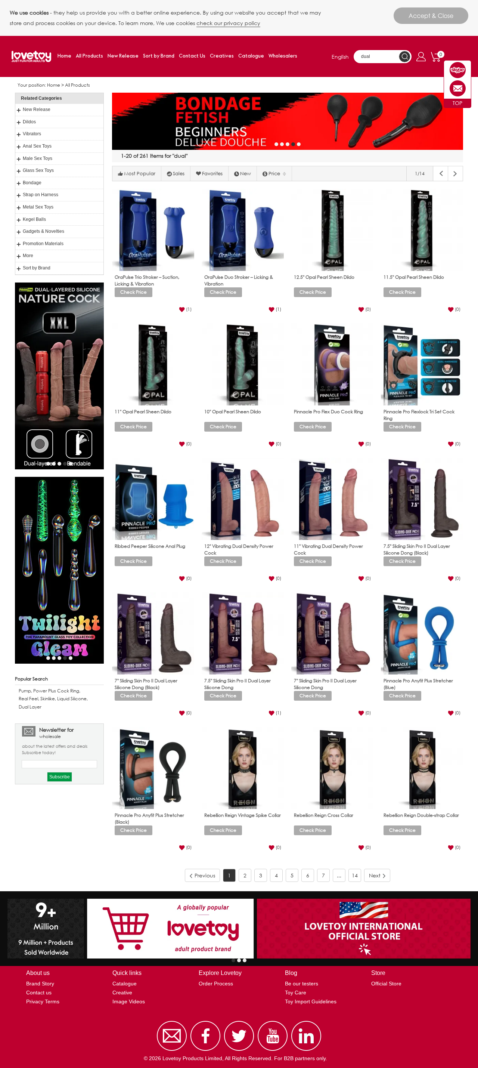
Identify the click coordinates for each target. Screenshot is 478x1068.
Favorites (212, 173)
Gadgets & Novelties (43, 231)
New (245, 173)
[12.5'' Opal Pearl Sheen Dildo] (332, 230)
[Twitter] (239, 1051)
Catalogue (251, 56)
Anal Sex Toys (37, 146)
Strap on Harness (40, 194)
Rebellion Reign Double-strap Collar (421, 815)
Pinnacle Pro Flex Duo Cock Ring (328, 411)
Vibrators (32, 133)
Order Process (216, 984)
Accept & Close (431, 15)
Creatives (222, 56)
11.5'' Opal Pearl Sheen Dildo (414, 277)
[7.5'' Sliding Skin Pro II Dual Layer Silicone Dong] (243, 633)
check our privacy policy (228, 23)
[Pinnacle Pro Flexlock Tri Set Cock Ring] (422, 364)
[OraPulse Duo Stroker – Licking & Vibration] (243, 230)
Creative (122, 993)
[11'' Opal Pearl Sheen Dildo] (153, 364)
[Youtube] (273, 1051)
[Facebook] (205, 1051)
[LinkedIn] (306, 1051)
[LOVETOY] (458, 70)
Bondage (32, 182)
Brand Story (40, 984)
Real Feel (28, 698)
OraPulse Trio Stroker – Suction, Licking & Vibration (147, 280)
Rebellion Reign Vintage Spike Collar (242, 815)
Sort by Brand (158, 56)
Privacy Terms (42, 1001)
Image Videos (128, 1001)
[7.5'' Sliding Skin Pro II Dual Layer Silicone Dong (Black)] (422, 499)
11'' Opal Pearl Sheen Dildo (143, 411)
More (28, 255)
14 (355, 875)
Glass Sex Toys (38, 170)
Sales (178, 173)
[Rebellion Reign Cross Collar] (332, 768)
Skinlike (47, 698)
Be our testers (301, 984)
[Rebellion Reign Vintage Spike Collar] (243, 768)
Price (274, 173)
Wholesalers (283, 56)
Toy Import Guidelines (310, 1001)
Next (375, 875)
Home (64, 56)
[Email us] (172, 1051)
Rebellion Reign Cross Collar (323, 815)
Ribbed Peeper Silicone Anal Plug (150, 546)
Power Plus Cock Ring (56, 691)
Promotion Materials (43, 243)
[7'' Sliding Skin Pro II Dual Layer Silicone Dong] (332, 633)
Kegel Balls (34, 219)
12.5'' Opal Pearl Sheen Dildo (324, 277)
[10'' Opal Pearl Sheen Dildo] (243, 364)
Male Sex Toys (37, 158)
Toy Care (295, 993)
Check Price (133, 292)
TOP (457, 103)
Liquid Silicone (72, 698)
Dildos (29, 121)
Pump (25, 691)
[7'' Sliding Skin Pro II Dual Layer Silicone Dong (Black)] (153, 633)
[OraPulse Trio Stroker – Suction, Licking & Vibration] (153, 230)
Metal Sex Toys (38, 207)
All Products (89, 56)
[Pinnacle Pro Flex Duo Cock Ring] (332, 364)
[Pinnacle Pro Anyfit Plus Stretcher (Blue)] (422, 633)
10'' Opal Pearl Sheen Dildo (232, 411)
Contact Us (192, 56)
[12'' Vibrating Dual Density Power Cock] (243, 499)
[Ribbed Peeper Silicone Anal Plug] (153, 499)
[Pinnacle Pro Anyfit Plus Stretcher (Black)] (153, 768)
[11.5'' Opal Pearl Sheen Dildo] (422, 230)
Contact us (39, 993)
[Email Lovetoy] (458, 88)
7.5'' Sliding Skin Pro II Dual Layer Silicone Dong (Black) (417, 549)
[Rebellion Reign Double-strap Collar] (422, 768)
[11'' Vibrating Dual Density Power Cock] (332, 499)
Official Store (386, 984)
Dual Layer (30, 707)
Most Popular (139, 173)
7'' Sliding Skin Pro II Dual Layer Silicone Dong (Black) (146, 683)
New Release (123, 56)
